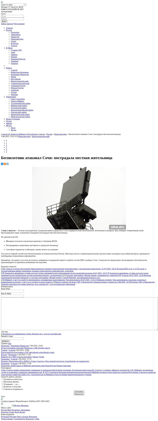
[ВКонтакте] (2, 164)
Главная (9, 28)
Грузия (14, 92)
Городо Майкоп (17, 101)
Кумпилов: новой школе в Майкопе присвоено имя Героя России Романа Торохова (36, 366)
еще (9, 343)
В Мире (9, 48)
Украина (14, 63)
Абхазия (14, 94)
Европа (14, 57)
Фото (13, 128)
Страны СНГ (16, 50)
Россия (9, 30)
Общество (15, 37)
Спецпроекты (19, 419)
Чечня (13, 77)
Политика (15, 32)
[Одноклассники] (5, 164)
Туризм (14, 46)
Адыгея (14, 70)
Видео (13, 130)
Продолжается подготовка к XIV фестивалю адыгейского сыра (27, 352)
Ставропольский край (20, 83)
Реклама (12, 417)
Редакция (5, 417)
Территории (11, 97)
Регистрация (19, 24)
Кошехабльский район (20, 114)
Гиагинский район (19, 112)
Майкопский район (19, 106)
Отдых (9, 121)
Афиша (9, 123)
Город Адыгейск (18, 99)
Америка (14, 61)
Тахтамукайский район (20, 103)
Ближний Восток (18, 59)
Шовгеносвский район (20, 117)
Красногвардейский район (22, 110)
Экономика (15, 35)
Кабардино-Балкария (20, 72)
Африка (14, 55)
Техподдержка (7, 419)
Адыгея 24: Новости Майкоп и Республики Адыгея (22, 134)
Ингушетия (15, 79)
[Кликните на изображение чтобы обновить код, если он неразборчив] (31, 334)
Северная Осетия (18, 86)
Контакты (33, 417)
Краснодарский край (19, 81)
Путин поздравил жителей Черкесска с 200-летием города (25, 348)
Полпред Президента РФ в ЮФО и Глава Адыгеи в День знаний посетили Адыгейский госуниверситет (45, 361)
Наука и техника (13, 119)
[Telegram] (7, 164)
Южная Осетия (17, 88)
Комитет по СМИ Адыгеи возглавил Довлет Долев (22, 357)
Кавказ (9, 68)
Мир (9, 410)
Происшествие (17, 39)
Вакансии (30, 419)
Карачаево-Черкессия (20, 74)
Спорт (13, 41)
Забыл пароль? (7, 24)
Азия (13, 52)
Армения (15, 90)
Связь (36, 419)
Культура (14, 43)
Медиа (8, 126)
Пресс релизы (22, 417)
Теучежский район (19, 108)
